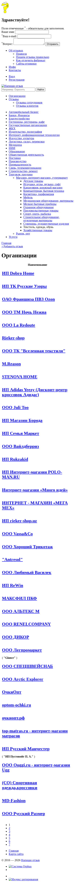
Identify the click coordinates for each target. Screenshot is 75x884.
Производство (17, 161)
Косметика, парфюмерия (38, 194)
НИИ (12, 148)
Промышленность (20, 164)
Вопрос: (7, 43)
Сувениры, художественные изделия (46, 223)
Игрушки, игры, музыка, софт (42, 184)
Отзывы (14, 99)
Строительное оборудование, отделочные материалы (41, 219)
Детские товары (33, 181)
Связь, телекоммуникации (25, 167)
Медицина (15, 144)
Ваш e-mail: (9, 36)
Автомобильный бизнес (24, 112)
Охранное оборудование (38, 207)
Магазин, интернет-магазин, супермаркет (42, 177)
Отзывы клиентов (27, 105)
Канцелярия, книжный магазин (42, 187)
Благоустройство (19, 118)
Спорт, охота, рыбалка (37, 213)
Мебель (28, 197)
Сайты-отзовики (26, 63)
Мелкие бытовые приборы (39, 204)
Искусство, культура (21, 138)
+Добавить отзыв (12, 246)
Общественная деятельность (26, 154)
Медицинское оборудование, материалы (48, 200)
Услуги (13, 236)
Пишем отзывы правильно (32, 57)
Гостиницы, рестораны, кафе (27, 121)
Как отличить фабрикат (30, 60)
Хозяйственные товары (37, 230)
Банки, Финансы (19, 115)
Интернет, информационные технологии (34, 135)
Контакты (15, 70)
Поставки (15, 158)
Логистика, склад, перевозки (27, 141)
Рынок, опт (23, 233)
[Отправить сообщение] (5, 12)
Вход (12, 76)
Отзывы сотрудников (29, 102)
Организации (17, 95)
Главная (6, 243)
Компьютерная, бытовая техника (43, 190)
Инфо (12, 66)
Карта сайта (16, 854)
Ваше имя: (7, 31)
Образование (17, 151)
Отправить (52, 44)
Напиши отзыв (30, 860)
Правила (21, 53)
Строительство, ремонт (23, 171)
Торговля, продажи (21, 174)
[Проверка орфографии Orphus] (20, 866)
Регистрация (16, 79)
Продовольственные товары (40, 210)
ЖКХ (12, 128)
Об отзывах (16, 50)
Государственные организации (28, 125)
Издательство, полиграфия (25, 131)
